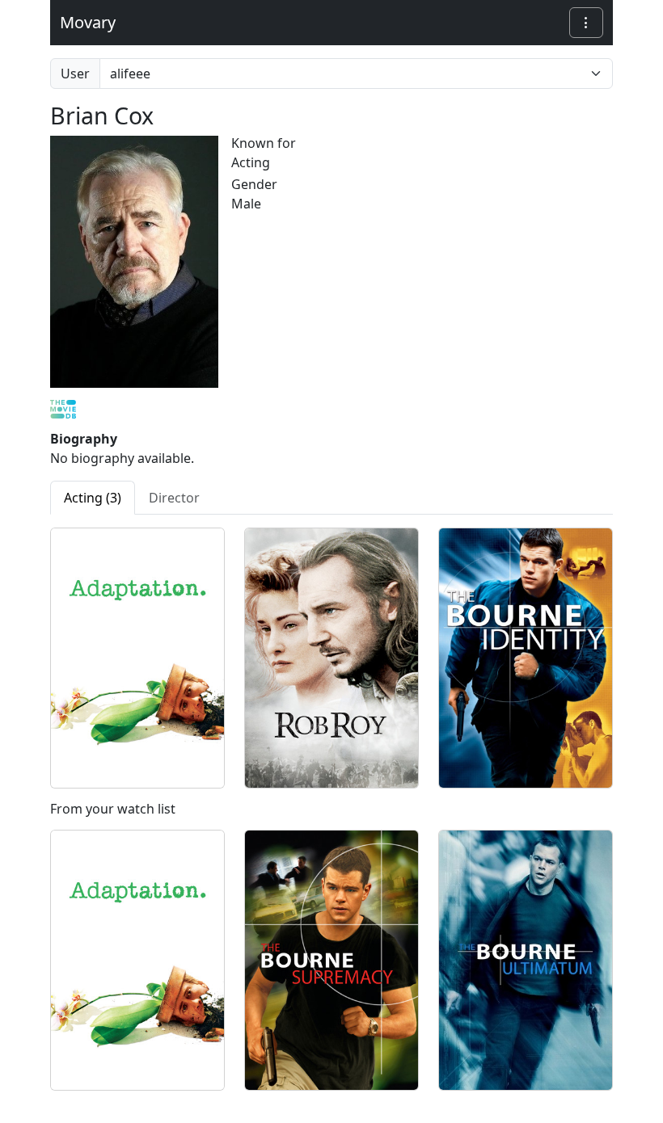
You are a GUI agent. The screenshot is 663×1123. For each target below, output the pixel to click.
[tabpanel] (331, 816)
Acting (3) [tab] (92, 498)
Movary (88, 22)
